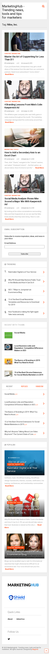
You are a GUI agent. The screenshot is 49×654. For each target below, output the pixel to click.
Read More (9, 74)
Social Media (19, 333)
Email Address (10, 243)
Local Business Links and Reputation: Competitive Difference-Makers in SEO (29, 348)
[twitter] (9, 639)
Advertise (20, 619)
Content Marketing (12, 53)
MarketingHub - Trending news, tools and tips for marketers (13, 11)
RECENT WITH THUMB (15, 325)
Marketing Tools (11, 149)
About (10, 619)
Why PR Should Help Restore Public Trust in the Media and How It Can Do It (23, 509)
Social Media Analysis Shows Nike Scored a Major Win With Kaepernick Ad (23, 201)
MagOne (35, 649)
